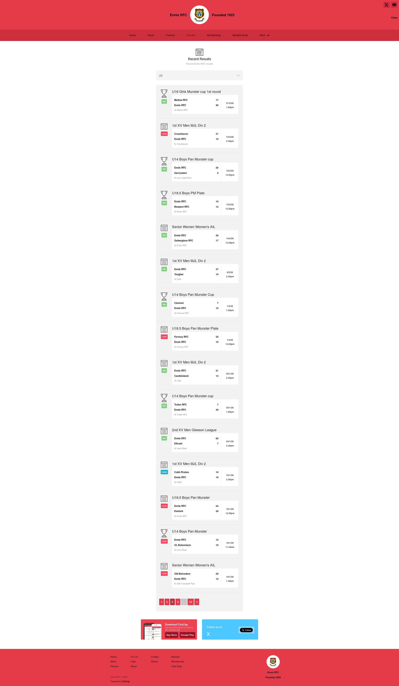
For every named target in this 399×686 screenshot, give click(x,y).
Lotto (133, 661)
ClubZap (126, 681)
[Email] (394, 5)
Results (191, 35)
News (151, 35)
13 (190, 602)
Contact (155, 656)
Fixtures (170, 35)
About (134, 666)
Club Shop (176, 666)
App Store (171, 635)
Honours (175, 656)
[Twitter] (386, 5)
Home (132, 35)
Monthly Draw (240, 35)
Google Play (187, 635)
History (154, 661)
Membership (214, 35)
